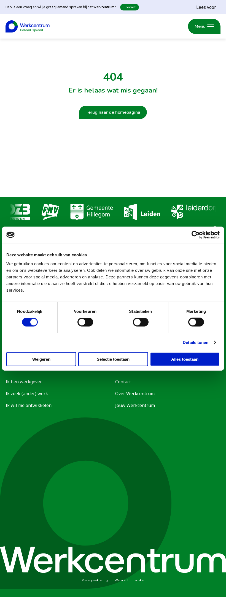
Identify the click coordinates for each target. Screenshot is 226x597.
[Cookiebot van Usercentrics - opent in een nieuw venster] (195, 235)
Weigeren (41, 359)
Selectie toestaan (113, 359)
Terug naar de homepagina (113, 112)
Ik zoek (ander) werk (27, 393)
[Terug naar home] (28, 26)
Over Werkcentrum (135, 393)
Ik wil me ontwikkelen (29, 405)
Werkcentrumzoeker (129, 580)
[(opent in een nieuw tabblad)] (18, 213)
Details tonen (195, 342)
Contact (129, 7)
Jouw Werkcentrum (135, 405)
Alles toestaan (184, 359)
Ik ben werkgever (24, 382)
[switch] (85, 322)
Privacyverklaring (95, 580)
